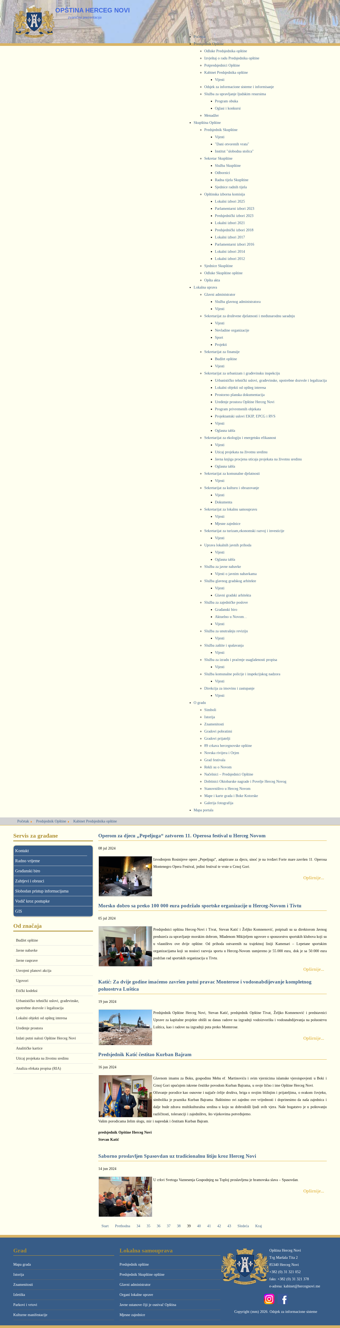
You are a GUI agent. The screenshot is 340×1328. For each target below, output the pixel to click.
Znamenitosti (23, 1285)
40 (199, 1226)
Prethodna (122, 1226)
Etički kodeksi (26, 991)
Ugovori (22, 981)
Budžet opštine (27, 940)
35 (148, 1226)
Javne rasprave (27, 961)
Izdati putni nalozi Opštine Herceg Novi (46, 1038)
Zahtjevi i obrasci (29, 881)
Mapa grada (22, 1264)
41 (209, 1226)
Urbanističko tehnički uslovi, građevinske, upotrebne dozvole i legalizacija (47, 1004)
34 (138, 1226)
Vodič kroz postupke (32, 901)
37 (169, 1226)
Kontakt (22, 850)
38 (179, 1226)
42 (219, 1226)
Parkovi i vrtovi (25, 1305)
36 (158, 1226)
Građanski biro (27, 871)
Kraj (258, 1226)
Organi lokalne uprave (136, 1295)
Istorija (18, 1275)
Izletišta (19, 1295)
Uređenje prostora (29, 1028)
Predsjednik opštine (134, 1264)
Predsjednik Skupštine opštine (142, 1275)
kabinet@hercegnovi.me (302, 1286)
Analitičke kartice (29, 1048)
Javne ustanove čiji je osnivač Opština (148, 1305)
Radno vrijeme (27, 861)
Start (105, 1226)
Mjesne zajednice (132, 1315)
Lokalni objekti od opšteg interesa (41, 1018)
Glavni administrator (135, 1285)
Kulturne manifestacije (30, 1315)
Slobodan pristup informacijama (42, 891)
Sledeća (243, 1226)
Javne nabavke (26, 950)
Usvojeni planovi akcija (33, 971)
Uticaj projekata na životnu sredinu (42, 1058)
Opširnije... (313, 877)
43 (229, 1226)
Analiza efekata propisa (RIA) (38, 1068)
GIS (18, 911)
